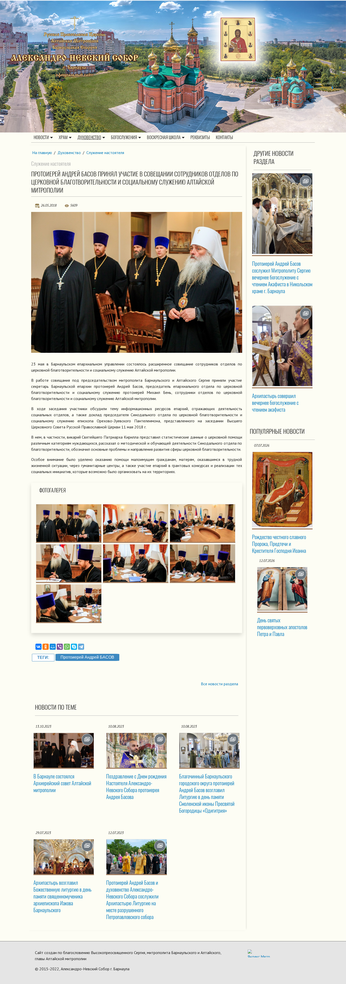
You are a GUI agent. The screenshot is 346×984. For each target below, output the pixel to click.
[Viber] (60, 647)
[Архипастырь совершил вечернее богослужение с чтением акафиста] (282, 346)
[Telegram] (81, 647)
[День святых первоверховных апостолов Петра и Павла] (282, 588)
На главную (42, 152)
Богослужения (124, 137)
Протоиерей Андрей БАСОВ (87, 657)
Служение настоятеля (105, 152)
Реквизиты (200, 137)
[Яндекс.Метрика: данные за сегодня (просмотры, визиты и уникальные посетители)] (259, 953)
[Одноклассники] (46, 647)
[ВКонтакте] (38, 647)
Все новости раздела (219, 683)
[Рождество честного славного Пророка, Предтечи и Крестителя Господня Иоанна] (282, 489)
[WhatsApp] (67, 647)
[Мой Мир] (53, 647)
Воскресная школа (164, 137)
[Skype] (74, 647)
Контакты (224, 137)
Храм (63, 137)
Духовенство (89, 137)
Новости (41, 137)
